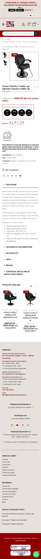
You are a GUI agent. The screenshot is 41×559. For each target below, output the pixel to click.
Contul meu (6, 465)
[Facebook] (27, 15)
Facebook (4, 175)
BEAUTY (20, 10)
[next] (37, 87)
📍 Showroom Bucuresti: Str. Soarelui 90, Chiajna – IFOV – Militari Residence (20, 436)
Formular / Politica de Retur (13, 524)
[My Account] (23, 24)
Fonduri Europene (8, 473)
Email (20, 175)
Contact (5, 459)
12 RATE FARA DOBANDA (10, 489)
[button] (12, 66)
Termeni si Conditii (8, 494)
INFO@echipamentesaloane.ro (14, 395)
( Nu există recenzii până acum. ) (22, 92)
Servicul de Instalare (9, 491)
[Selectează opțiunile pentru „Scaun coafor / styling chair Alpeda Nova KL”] (15, 294)
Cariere (5, 499)
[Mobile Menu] (4, 24)
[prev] (34, 87)
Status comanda (8, 470)
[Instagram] (33, 15)
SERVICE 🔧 (29, 10)
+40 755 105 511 (8, 390)
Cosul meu (6, 462)
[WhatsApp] (37, 15)
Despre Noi (6, 486)
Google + (16, 175)
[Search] (36, 33)
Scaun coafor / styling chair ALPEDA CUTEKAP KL (30, 317)
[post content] (10, 298)
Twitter (8, 175)
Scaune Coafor (7, 310)
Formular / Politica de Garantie (14, 520)
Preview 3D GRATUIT (9, 475)
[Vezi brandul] (16, 123)
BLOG (4, 502)
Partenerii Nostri (7, 497)
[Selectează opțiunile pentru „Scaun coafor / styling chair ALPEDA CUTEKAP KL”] (35, 294)
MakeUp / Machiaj (17, 161)
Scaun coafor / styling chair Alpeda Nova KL (10, 315)
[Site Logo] (10, 24)
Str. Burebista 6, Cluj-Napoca (13, 374)
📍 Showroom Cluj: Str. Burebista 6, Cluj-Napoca (20, 442)
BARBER (12, 10)
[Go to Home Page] (3, 39)
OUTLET (27, 161)
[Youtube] (30, 15)
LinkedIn (12, 175)
